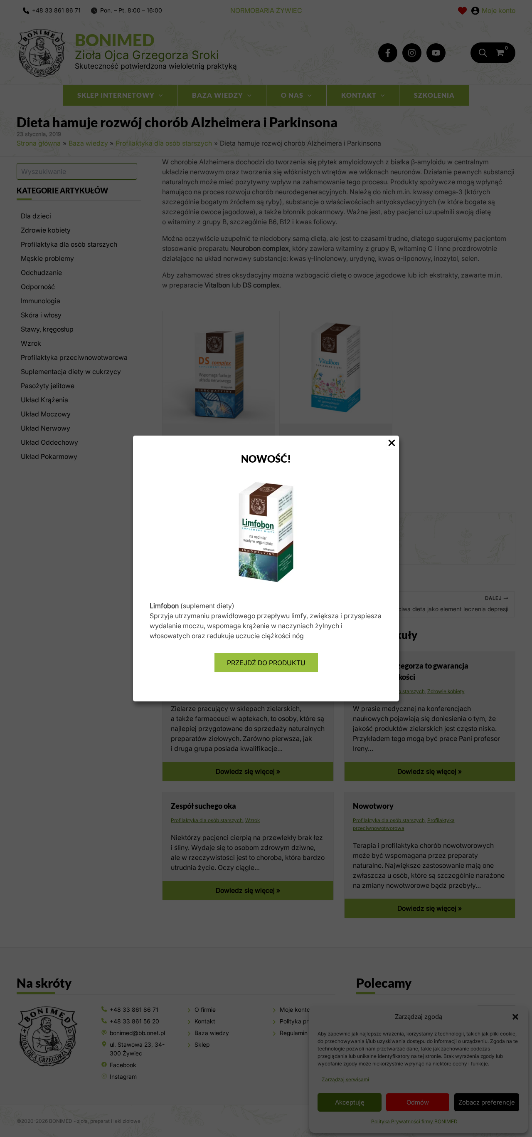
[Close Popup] (392, 443)
